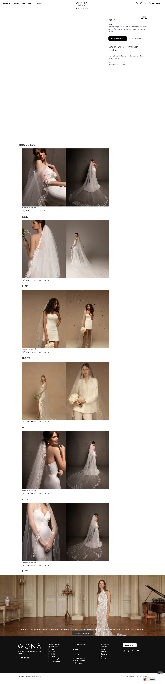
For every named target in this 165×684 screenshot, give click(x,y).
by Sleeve (52, 656)
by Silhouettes (53, 647)
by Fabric (52, 651)
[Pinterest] (133, 650)
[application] (9, 3)
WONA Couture (80, 661)
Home (78, 9)
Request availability (117, 38)
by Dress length (54, 659)
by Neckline (52, 654)
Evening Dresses (80, 644)
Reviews (104, 654)
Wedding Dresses (54, 644)
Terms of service (142, 676)
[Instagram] (124, 650)
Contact (104, 647)
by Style (51, 649)
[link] (141, 3)
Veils (82, 9)
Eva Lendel (78, 663)
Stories (103, 651)
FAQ (102, 656)
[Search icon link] (137, 3)
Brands (77, 655)
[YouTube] (138, 650)
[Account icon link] (145, 3)
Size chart (104, 659)
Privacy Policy (131, 676)
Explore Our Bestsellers (82, 633)
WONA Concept (80, 658)
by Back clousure (54, 661)
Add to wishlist (137, 38)
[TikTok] (128, 650)
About (103, 649)
